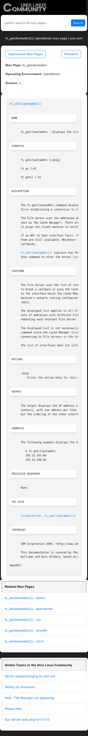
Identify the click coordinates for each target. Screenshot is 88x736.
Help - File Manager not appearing (29, 698)
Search (78, 23)
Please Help (13, 708)
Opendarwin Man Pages (25, 54)
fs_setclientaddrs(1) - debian (25, 598)
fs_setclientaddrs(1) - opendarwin (29, 609)
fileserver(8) (31, 515)
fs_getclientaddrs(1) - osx (23, 619)
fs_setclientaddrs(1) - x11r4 (24, 641)
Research (71, 54)
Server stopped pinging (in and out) (30, 676)
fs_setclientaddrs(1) (36, 252)
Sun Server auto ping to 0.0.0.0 (27, 719)
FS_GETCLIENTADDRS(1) (25, 104)
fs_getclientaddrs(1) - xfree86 (26, 630)
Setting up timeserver (20, 687)
